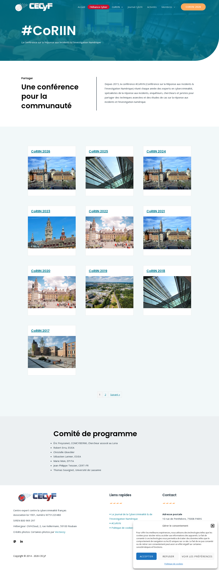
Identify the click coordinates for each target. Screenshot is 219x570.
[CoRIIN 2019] (109, 292)
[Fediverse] (14, 541)
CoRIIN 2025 (98, 151)
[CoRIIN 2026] (52, 172)
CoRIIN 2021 (156, 211)
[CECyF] (34, 6)
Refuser (168, 556)
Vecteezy (60, 531)
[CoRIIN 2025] (109, 172)
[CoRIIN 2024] (167, 172)
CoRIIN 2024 (156, 151)
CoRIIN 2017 (40, 330)
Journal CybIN (135, 7)
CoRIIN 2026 (40, 151)
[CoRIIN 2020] (52, 292)
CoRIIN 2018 (156, 271)
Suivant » (115, 394)
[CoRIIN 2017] (52, 351)
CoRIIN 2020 (40, 271)
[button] (212, 525)
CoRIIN (116, 7)
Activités (152, 7)
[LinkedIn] (21, 541)
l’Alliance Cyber (98, 7)
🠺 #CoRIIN (115, 523)
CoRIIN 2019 (98, 271)
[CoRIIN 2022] (109, 232)
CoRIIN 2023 (40, 211)
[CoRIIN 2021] (167, 232)
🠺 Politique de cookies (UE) (124, 527)
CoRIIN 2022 (98, 211)
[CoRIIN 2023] (52, 232)
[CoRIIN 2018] (167, 292)
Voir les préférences (197, 556)
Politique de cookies (173, 563)
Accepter (146, 556)
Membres (166, 7)
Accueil (81, 7)
